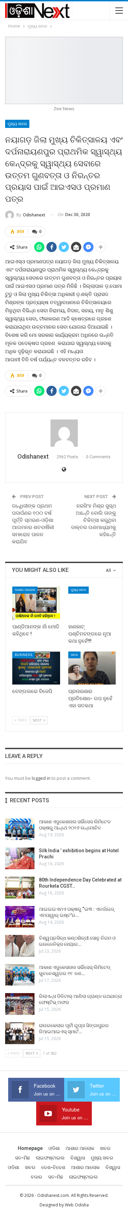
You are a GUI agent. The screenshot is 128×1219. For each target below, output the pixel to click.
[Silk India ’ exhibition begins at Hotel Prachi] (19, 858)
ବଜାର (36, 1177)
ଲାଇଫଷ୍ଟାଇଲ (50, 1157)
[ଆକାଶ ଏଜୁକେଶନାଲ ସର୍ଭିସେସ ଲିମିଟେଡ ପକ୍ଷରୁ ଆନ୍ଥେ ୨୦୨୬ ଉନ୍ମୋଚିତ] (19, 829)
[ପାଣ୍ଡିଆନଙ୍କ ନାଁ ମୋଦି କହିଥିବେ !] (36, 603)
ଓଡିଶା (54, 1148)
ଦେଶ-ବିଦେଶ (53, 1167)
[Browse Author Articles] (64, 433)
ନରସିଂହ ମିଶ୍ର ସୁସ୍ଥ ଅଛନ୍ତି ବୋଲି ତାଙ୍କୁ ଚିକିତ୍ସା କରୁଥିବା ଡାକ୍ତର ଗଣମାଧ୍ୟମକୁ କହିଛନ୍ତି (93, 520)
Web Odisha (77, 1205)
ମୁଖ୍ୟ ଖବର (17, 123)
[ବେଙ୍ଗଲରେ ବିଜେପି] (36, 668)
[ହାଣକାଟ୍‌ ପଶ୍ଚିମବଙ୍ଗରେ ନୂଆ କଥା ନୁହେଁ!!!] (92, 603)
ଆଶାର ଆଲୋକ (25, 590)
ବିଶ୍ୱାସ (77, 1157)
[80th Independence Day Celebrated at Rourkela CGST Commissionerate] (19, 888)
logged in (41, 778)
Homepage (30, 1148)
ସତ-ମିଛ (22, 1157)
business (23, 655)
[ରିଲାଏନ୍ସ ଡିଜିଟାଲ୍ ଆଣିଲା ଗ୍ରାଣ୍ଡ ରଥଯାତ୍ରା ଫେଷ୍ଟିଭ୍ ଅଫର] (19, 1004)
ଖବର (74, 655)
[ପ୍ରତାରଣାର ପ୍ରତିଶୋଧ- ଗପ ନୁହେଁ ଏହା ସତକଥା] (92, 668)
